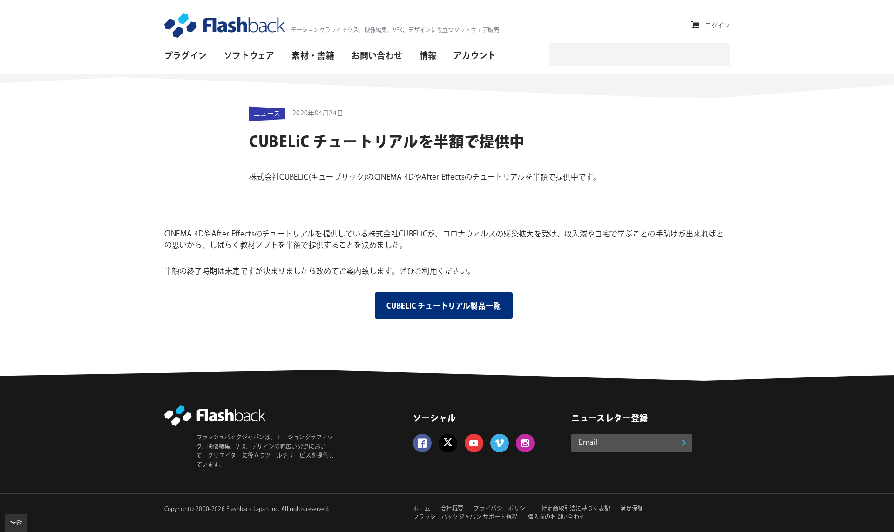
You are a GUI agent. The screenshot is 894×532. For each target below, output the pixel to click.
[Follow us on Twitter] (448, 443)
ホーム (421, 509)
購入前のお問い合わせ (556, 517)
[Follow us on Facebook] (422, 443)
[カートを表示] (695, 25)
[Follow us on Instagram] (525, 443)
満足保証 (631, 509)
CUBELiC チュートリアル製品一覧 (443, 306)
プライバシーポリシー (502, 509)
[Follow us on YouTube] (474, 443)
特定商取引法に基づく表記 (576, 509)
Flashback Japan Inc (252, 509)
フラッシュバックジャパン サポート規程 (465, 517)
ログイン (717, 25)
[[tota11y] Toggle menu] (16, 523)
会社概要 (451, 509)
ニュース (267, 114)
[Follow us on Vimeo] (499, 443)
